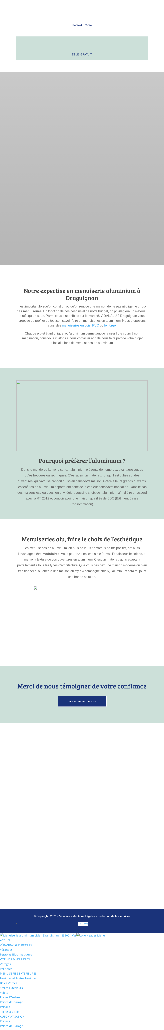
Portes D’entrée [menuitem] (10, 997)
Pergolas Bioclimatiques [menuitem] (16, 954)
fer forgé (110, 325)
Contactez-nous (82, 174)
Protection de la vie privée (114, 916)
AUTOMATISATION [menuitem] (12, 1016)
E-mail (82, 831)
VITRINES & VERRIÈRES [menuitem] (15, 959)
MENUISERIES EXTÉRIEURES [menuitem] (18, 973)
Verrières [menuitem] (6, 969)
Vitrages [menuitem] (5, 964)
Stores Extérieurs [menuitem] (11, 988)
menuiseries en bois (76, 325)
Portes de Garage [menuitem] (11, 1002)
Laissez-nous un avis (82, 701)
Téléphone (82, 795)
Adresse (82, 754)
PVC (95, 325)
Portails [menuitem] (5, 1007)
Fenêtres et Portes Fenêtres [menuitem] (18, 978)
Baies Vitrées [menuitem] (8, 983)
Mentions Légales (84, 916)
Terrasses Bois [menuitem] (9, 1012)
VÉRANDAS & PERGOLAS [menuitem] (16, 945)
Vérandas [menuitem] (6, 950)
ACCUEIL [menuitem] (5, 940)
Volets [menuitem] (4, 993)
